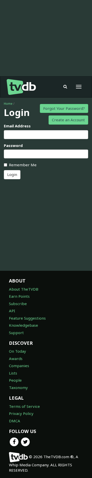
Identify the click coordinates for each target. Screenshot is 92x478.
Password (13, 145)
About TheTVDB (23, 289)
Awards (15, 358)
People (15, 380)
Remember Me (23, 164)
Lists (13, 373)
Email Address (17, 125)
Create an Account (68, 119)
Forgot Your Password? (64, 108)
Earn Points (19, 296)
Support (16, 332)
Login (12, 174)
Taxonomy (18, 387)
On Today (17, 351)
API (12, 310)
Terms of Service (24, 406)
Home (8, 103)
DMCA (14, 420)
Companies (19, 365)
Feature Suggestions (27, 318)
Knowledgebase (23, 325)
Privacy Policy (21, 413)
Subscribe (18, 303)
